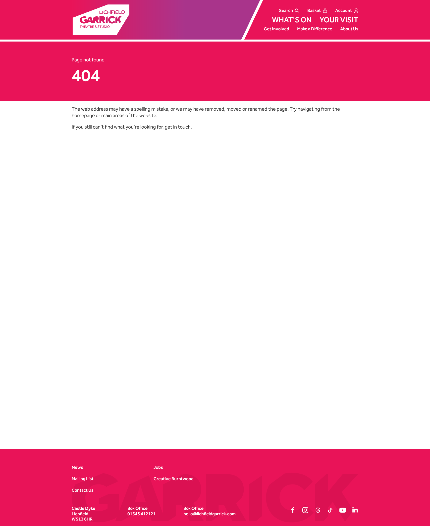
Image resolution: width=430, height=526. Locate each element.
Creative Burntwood (174, 478)
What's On (292, 19)
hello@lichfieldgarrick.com (209, 514)
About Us (349, 29)
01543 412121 (141, 514)
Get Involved (276, 29)
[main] (215, 237)
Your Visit (339, 19)
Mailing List (83, 478)
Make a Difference (314, 29)
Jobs (158, 467)
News (77, 467)
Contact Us (83, 490)
